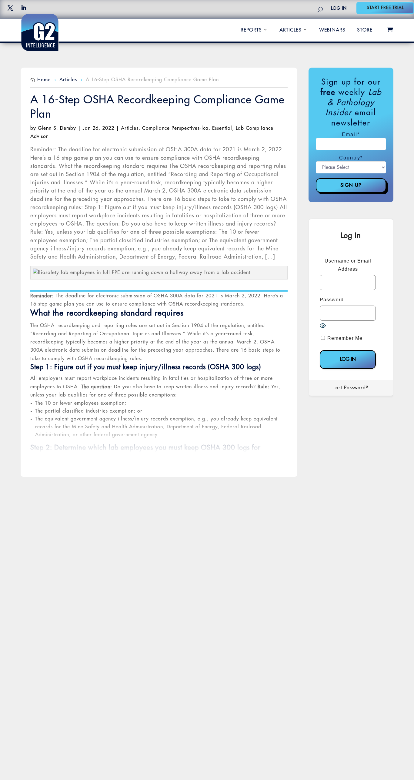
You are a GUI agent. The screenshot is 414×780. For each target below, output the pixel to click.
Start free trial (385, 7)
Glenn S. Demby (57, 128)
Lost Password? (350, 387)
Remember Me (344, 338)
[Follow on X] (10, 7)
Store (364, 30)
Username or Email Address (348, 265)
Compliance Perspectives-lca (175, 128)
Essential (222, 128)
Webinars (332, 30)
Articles (290, 30)
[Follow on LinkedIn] (23, 7)
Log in (339, 8)
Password (332, 299)
